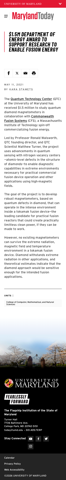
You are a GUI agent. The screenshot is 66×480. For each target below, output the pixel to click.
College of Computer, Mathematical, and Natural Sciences (30, 303)
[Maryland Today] (33, 16)
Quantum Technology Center (31, 99)
